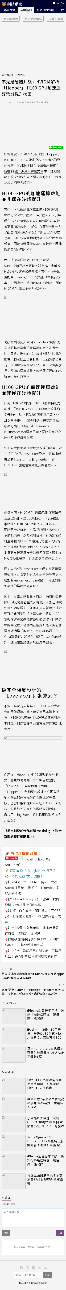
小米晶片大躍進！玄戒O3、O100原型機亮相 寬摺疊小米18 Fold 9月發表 (45, 1122)
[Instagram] (27, 1267)
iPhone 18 (9, 1002)
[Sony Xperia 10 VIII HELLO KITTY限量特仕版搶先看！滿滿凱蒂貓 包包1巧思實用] (14, 1143)
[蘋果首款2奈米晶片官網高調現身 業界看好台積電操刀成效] (14, 1105)
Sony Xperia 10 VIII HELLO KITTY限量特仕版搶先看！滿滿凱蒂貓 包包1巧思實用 (45, 1141)
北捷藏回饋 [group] (10, 19)
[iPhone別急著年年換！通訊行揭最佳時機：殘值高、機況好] (14, 1016)
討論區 (6, 1198)
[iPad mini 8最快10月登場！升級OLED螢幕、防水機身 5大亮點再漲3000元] (14, 1035)
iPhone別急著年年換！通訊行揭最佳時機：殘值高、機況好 (45, 1014)
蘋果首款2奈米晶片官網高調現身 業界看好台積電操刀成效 (45, 1103)
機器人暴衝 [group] (56, 19)
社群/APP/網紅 (46, 10)
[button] (58, 4)
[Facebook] (21, 1267)
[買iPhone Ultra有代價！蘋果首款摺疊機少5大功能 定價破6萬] (14, 1055)
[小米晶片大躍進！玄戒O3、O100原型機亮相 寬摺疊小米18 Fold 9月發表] (14, 1124)
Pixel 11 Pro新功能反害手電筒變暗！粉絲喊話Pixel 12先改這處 (44, 1084)
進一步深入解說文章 (29, 171)
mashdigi (44, 830)
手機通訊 (26, 10)
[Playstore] (39, 1267)
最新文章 (10, 10)
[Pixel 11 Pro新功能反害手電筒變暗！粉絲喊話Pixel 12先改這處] (14, 1086)
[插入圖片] (52, 1233)
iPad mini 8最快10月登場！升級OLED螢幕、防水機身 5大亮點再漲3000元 (45, 1033)
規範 (6, 1233)
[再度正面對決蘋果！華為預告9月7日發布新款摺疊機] (14, 1181)
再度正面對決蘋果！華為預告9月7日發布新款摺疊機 (45, 1179)
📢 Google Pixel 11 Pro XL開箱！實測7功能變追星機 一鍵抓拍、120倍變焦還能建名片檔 (32, 888)
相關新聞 (8, 1072)
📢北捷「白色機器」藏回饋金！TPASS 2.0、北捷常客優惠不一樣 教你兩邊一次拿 (33, 916)
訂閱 (47, 1274)
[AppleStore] (45, 1267)
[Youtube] (54, 4)
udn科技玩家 (7, 74)
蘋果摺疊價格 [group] (33, 19)
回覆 (60, 1233)
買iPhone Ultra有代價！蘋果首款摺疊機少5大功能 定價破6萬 (45, 1052)
